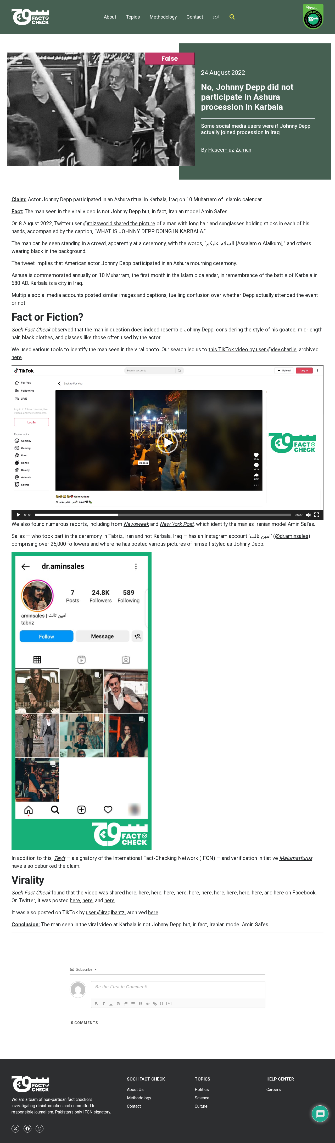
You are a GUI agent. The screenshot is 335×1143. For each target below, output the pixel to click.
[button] (167, 442)
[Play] (18, 515)
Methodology (163, 17)
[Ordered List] (125, 1004)
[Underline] (111, 1004)
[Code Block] (147, 1004)
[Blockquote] (140, 1004)
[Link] (155, 1004)
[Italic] (103, 1004)
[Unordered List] (133, 1004)
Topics (133, 17)
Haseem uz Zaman (229, 150)
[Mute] (308, 515)
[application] (167, 442)
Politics (202, 1089)
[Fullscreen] (316, 515)
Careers (273, 1089)
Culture (201, 1106)
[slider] (163, 515)
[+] (169, 1003)
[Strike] (118, 1004)
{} (162, 1003)
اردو (216, 15)
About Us (135, 1089)
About (110, 17)
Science (202, 1097)
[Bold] (96, 1004)
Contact (195, 17)
